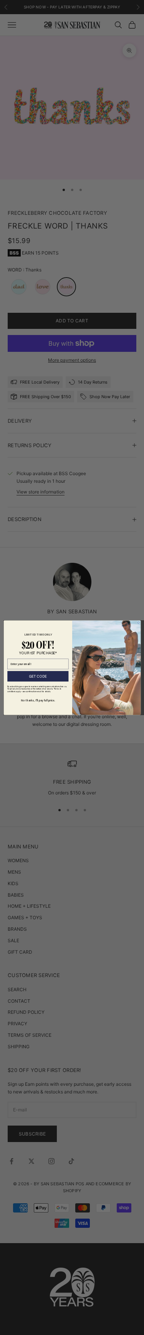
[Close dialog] (138, 623)
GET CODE (37, 676)
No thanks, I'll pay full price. (38, 700)
